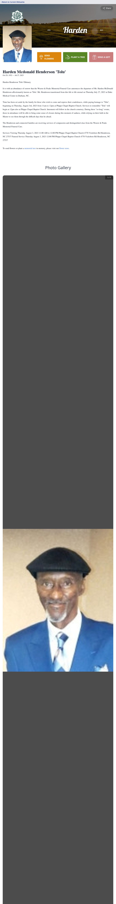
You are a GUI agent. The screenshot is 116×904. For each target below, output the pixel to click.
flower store (64, 148)
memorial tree (30, 148)
